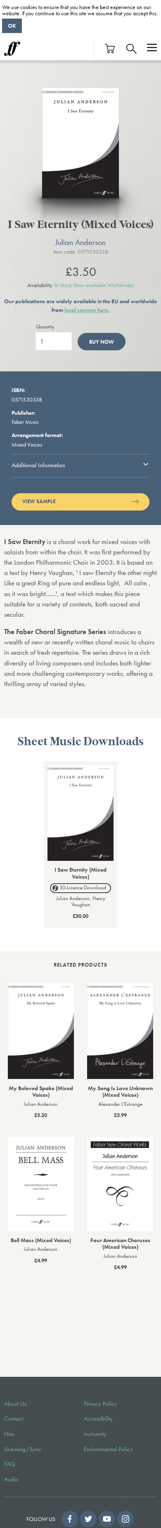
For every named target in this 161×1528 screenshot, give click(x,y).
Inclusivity (95, 1434)
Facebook (70, 1519)
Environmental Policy (108, 1449)
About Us (15, 1404)
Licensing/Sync (22, 1449)
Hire (9, 1434)
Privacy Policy (100, 1404)
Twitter (88, 1519)
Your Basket (110, 48)
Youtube (107, 1519)
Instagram (125, 1519)
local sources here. (87, 310)
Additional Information (38, 465)
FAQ (9, 1464)
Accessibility (98, 1418)
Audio (11, 1479)
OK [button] (12, 25)
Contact (13, 1418)
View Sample (38, 501)
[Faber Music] (12, 48)
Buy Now (101, 341)
